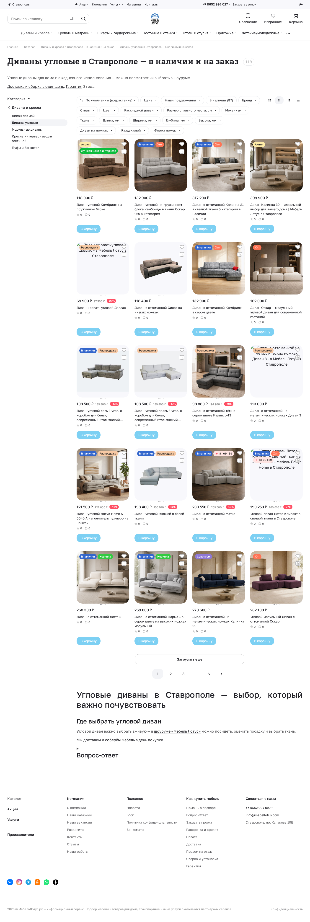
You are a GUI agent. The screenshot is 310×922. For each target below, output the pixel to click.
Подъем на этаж (199, 851)
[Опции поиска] (72, 18)
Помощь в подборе (201, 808)
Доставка (193, 844)
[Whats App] (46, 882)
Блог (130, 815)
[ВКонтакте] (10, 882)
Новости (133, 808)
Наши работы (77, 851)
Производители (20, 834)
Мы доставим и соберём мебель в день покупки (120, 740)
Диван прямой (23, 116)
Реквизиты (75, 830)
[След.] (221, 674)
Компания (75, 798)
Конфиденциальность (287, 909)
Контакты (74, 837)
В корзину (88, 229)
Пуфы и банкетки (25, 148)
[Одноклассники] (37, 882)
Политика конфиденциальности (152, 822)
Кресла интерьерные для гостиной (32, 138)
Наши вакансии (79, 822)
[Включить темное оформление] (301, 4)
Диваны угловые (25, 122)
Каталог (14, 798)
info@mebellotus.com (262, 815)
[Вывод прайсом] (298, 100)
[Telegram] (28, 882)
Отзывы (73, 844)
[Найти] (83, 18)
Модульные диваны (27, 129)
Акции (12, 809)
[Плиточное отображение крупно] (269, 100)
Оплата (191, 837)
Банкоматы (135, 830)
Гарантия (74, 86)
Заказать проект (199, 822)
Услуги (13, 819)
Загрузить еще (189, 659)
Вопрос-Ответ (197, 815)
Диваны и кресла (26, 107)
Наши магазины (79, 815)
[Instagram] (19, 882)
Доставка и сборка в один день (35, 86)
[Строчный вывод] (288, 100)
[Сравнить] (124, 151)
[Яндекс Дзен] (55, 882)
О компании (76, 808)
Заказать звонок (244, 4)
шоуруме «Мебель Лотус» (177, 731)
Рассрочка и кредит (202, 830)
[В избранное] (124, 144)
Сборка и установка (202, 859)
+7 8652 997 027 (215, 4)
